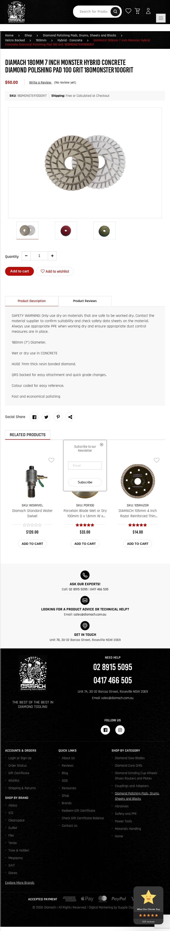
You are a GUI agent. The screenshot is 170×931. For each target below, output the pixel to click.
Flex (11, 835)
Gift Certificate (18, 773)
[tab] (31, 301)
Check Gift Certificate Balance (83, 818)
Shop (28, 35)
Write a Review (40, 82)
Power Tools (123, 821)
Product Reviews (85, 301)
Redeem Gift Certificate (78, 810)
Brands (67, 803)
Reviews (67, 765)
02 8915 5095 (78, 589)
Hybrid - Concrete (70, 40)
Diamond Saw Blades (130, 758)
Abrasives (122, 806)
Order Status (17, 765)
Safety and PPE (126, 813)
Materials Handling (128, 828)
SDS (65, 780)
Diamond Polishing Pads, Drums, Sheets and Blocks (79, 35)
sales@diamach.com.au (89, 614)
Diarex (12, 873)
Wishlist (13, 780)
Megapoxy (15, 858)
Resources (69, 788)
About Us (68, 758)
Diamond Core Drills (128, 765)
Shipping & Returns (22, 788)
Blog (65, 773)
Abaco (12, 805)
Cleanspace (16, 820)
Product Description (32, 301)
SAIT (11, 865)
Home (9, 35)
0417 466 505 (99, 589)
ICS (10, 813)
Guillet (12, 828)
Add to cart (19, 271)
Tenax (12, 843)
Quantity (12, 256)
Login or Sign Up (19, 758)
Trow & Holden (18, 850)
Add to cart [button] (32, 543)
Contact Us (69, 825)
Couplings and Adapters (132, 786)
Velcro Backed (15, 40)
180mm (41, 40)
